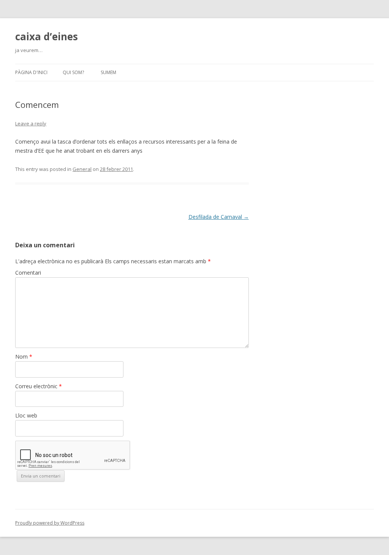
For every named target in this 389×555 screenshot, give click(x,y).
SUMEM (108, 72)
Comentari (28, 272)
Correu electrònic (38, 386)
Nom (23, 356)
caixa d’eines (46, 36)
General (82, 169)
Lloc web (26, 415)
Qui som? (73, 72)
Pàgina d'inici (31, 72)
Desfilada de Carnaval (218, 216)
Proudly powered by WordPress (49, 523)
